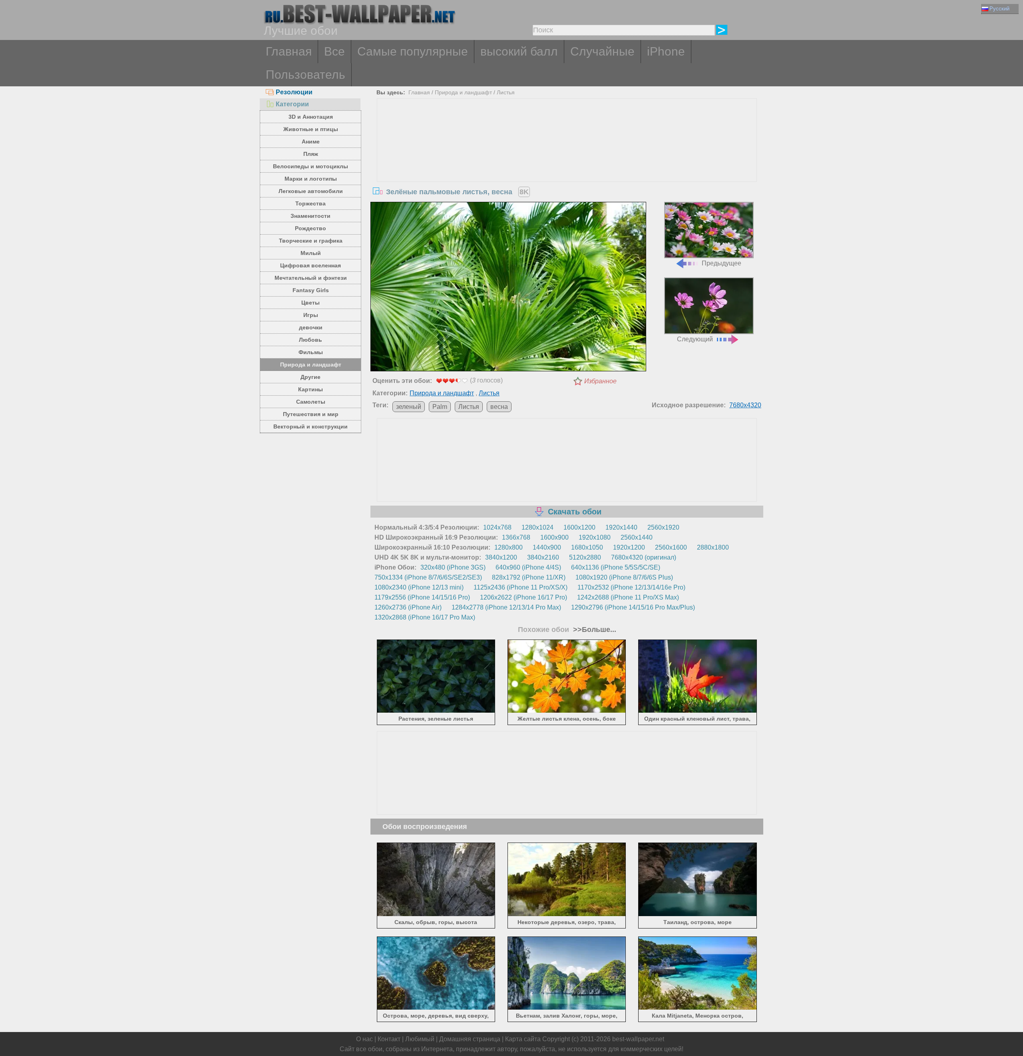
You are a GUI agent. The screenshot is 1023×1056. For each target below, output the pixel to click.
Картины (310, 389)
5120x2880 (585, 557)
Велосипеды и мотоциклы (310, 166)
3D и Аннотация (311, 117)
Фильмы (311, 352)
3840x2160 (543, 557)
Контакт (389, 1039)
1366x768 (516, 537)
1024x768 (497, 527)
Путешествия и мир (310, 414)
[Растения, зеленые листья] (436, 711)
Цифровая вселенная (310, 265)
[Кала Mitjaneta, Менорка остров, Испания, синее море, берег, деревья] (697, 1008)
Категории (292, 104)
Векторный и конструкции (310, 426)
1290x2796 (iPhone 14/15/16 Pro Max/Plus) (633, 607)
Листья (506, 92)
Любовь (310, 340)
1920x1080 (595, 537)
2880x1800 (713, 547)
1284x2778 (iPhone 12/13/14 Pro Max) (506, 607)
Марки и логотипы (311, 178)
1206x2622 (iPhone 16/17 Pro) (523, 597)
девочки (310, 327)
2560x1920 (663, 527)
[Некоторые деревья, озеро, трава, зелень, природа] (567, 914)
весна (499, 406)
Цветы (310, 302)
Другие (310, 377)
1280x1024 (537, 527)
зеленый (408, 406)
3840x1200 (501, 557)
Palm (439, 406)
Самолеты (310, 401)
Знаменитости (310, 216)
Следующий (695, 339)
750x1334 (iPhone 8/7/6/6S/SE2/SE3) (428, 577)
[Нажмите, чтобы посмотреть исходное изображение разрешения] (508, 288)
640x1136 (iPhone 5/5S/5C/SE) (615, 567)
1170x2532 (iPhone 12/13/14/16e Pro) (631, 587)
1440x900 (547, 547)
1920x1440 (621, 527)
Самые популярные (412, 51)
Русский (999, 9)
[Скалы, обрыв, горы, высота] (436, 914)
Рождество (310, 228)
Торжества (310, 203)
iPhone (666, 51)
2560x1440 (637, 537)
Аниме (311, 141)
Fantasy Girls (311, 290)
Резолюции (294, 92)
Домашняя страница (469, 1039)
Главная (289, 51)
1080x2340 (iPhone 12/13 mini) (419, 587)
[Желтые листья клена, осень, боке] (567, 711)
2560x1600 (671, 547)
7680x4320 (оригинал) (643, 557)
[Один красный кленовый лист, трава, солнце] (697, 711)
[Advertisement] (567, 159)
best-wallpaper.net (638, 1039)
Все (334, 51)
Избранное (600, 381)
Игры (310, 315)
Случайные (602, 51)
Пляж (310, 154)
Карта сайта (523, 1039)
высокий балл (519, 51)
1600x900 (554, 537)
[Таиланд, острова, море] (697, 914)
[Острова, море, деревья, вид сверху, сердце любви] (436, 1008)
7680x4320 (745, 405)
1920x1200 (629, 547)
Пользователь (305, 74)
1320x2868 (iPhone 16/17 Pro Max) (424, 617)
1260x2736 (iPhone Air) (408, 607)
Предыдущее (721, 263)
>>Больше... (593, 630)
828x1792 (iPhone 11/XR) (528, 577)
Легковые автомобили (311, 191)
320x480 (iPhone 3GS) (453, 567)
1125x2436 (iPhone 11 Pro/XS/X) (520, 587)
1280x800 (508, 547)
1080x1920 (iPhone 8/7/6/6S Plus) (624, 577)
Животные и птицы (310, 129)
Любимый (419, 1039)
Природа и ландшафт (310, 364)
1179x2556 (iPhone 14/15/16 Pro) (422, 597)
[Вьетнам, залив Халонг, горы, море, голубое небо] (567, 1008)
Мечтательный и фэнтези (311, 278)
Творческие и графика (310, 240)
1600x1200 (579, 527)
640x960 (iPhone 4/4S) (528, 567)
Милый (311, 253)
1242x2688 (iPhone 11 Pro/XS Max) (628, 597)
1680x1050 (587, 547)
